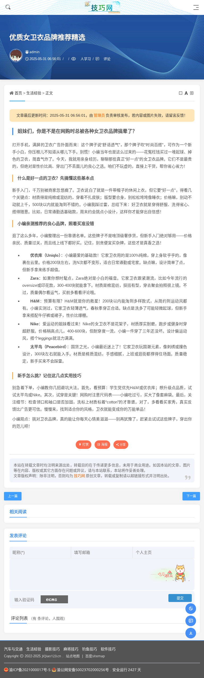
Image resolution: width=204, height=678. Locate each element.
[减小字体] (181, 92)
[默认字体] (186, 92)
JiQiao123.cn (51, 656)
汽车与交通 (13, 648)
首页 (18, 92)
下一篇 (191, 496)
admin (34, 51)
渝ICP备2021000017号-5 (29, 669)
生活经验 (33, 92)
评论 (107, 58)
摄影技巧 (52, 648)
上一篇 (13, 496)
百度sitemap (95, 656)
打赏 (85, 444)
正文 (49, 92)
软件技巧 (108, 648)
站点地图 (73, 656)
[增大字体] (192, 92)
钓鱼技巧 (89, 648)
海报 (104, 444)
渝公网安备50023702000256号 (83, 669)
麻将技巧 (70, 648)
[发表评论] (191, 620)
